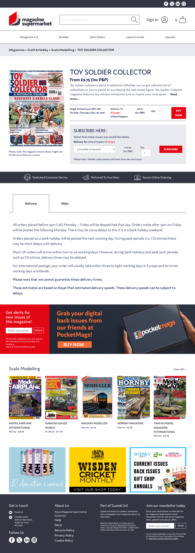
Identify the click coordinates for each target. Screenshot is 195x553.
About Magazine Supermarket (71, 511)
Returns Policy (64, 530)
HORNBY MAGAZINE (130, 423)
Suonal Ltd (60, 515)
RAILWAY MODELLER (94, 423)
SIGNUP (38, 330)
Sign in (152, 19)
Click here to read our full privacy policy (20, 347)
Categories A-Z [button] (29, 37)
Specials (170, 37)
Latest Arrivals (135, 37)
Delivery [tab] (31, 203)
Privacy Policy (64, 535)
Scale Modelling (24, 369)
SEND (181, 525)
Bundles (64, 37)
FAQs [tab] (65, 203)
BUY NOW (178, 113)
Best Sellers (97, 37)
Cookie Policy (64, 540)
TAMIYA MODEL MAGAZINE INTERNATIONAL (164, 427)
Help (58, 520)
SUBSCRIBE (171, 149)
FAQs (58, 525)
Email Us (19, 512)
